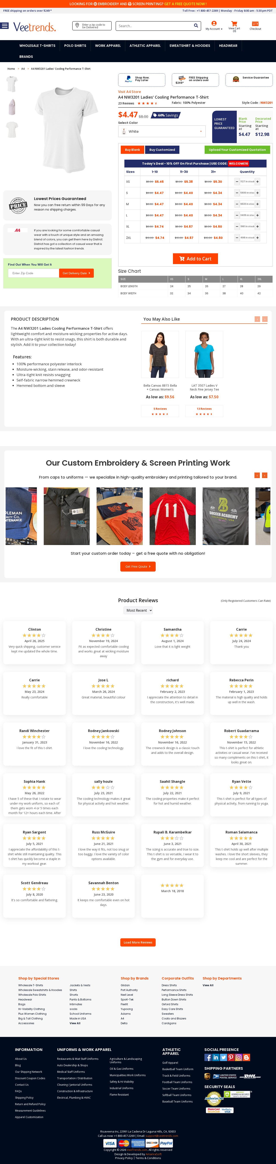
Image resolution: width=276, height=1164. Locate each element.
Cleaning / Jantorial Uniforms (74, 1085)
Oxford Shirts (170, 1004)
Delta (124, 1023)
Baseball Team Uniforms (177, 1101)
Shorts (74, 995)
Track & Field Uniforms (176, 1075)
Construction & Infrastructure (75, 1091)
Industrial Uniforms (121, 1088)
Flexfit (124, 1004)
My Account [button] (213, 29)
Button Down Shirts (174, 999)
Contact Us (21, 1085)
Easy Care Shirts (172, 1009)
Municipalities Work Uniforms (128, 1075)
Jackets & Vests (80, 985)
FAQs (18, 1091)
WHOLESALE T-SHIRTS (37, 45)
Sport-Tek (127, 999)
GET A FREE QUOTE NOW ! (185, 4)
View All (75, 1023)
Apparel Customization (29, 1117)
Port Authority (129, 990)
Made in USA (78, 1018)
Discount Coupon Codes (30, 1078)
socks (73, 1009)
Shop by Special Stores (38, 978)
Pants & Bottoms (80, 999)
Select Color (128, 123)
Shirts (73, 990)
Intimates (76, 1004)
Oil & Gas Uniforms (121, 1069)
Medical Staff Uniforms (71, 1072)
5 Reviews (160, 409)
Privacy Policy (124, 1158)
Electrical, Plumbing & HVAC (74, 1097)
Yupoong (127, 1009)
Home (12, 69)
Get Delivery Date (76, 273)
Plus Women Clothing (32, 1014)
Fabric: (177, 102)
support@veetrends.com (162, 1136)
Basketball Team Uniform (177, 1069)
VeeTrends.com (137, 1150)
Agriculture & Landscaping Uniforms (126, 1060)
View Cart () (234, 29)
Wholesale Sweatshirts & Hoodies (40, 990)
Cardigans (169, 1023)
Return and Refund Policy (30, 1104)
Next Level (127, 995)
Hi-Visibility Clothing (31, 1009)
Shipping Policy (24, 1097)
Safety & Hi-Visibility (122, 1082)
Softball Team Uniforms (176, 1095)
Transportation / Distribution (74, 1078)
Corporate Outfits (178, 978)
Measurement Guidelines (30, 1110)
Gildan (125, 985)
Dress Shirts (169, 985)
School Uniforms (80, 1014)
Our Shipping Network (28, 1072)
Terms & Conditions (148, 1158)
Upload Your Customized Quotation (237, 150)
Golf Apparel (170, 1063)
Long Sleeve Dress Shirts (177, 995)
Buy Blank (132, 150)
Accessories (26, 1023)
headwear (228, 45)
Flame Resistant (119, 1094)
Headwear (25, 999)
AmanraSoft (154, 1154)
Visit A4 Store (129, 92)
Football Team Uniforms (177, 1082)
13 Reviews (204, 409)
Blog (18, 1065)
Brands (26, 56)
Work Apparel (108, 45)
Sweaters (168, 1014)
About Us (21, 1059)
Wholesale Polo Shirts (32, 995)
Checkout (255, 29)
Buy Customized (162, 150)
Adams (126, 1014)
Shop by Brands (135, 978)
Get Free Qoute (137, 566)
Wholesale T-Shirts (30, 985)
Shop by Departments (222, 978)
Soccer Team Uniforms (176, 1088)
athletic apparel (145, 45)
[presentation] (257, 319)
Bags (21, 1004)
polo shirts (75, 45)
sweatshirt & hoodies (189, 45)
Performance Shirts (174, 990)
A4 (23, 69)
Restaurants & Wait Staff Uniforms (77, 1059)
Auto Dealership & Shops (72, 1065)
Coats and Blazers (174, 1018)
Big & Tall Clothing (30, 1018)
